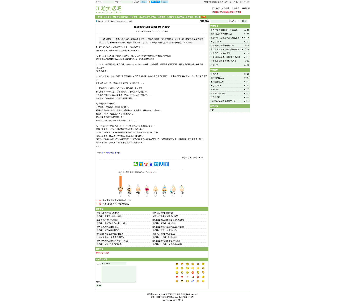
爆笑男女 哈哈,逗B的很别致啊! (109, 244)
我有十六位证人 (217, 78)
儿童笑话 (180, 17)
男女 (108, 153)
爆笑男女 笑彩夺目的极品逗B (108, 230)
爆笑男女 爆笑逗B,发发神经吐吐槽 (117, 200)
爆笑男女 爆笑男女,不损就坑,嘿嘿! (166, 241)
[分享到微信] (136, 164)
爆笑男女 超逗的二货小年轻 (164, 223)
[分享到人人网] (161, 164)
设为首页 (216, 8)
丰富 (112, 153)
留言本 (198, 17)
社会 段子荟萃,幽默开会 (221, 53)
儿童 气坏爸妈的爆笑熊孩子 (164, 234)
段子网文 (133, 17)
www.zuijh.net (159, 294)
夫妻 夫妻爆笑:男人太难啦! (107, 213)
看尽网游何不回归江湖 (231, 12)
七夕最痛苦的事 (217, 82)
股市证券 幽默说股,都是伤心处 (223, 61)
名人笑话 (143, 17)
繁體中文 (235, 8)
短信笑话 (189, 17)
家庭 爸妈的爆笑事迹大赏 (107, 220)
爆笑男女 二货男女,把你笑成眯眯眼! (167, 244)
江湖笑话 (161, 17)
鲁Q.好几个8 (216, 42)
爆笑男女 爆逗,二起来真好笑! (164, 230)
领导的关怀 (215, 97)
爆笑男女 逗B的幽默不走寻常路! (224, 30)
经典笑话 (107, 17)
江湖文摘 (171, 17)
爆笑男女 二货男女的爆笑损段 (164, 237)
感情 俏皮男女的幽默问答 (163, 213)
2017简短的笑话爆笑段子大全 (223, 101)
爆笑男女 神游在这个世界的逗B (109, 234)
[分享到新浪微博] (146, 164)
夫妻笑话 (117, 17)
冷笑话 (125, 17)
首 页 (100, 17)
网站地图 (246, 8)
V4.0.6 (180, 300)
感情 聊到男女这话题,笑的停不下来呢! (112, 241)
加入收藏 (225, 8)
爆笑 (103, 153)
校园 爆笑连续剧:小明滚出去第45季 (225, 57)
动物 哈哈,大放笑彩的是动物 (222, 45)
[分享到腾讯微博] (156, 164)
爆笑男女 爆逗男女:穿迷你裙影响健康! (168, 220)
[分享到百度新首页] (151, 164)
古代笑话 (152, 17)
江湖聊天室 (217, 12)
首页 (113, 21)
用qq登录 (154, 2)
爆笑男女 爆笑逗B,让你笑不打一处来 (111, 223)
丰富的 (117, 153)
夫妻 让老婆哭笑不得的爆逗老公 (116, 204)
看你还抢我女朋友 (218, 93)
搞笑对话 (214, 65)
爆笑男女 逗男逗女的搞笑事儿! (109, 216)
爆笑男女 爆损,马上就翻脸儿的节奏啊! (168, 227)
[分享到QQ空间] (141, 164)
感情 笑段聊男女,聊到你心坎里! (165, 216)
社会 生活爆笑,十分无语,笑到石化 (110, 237)
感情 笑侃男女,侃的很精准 (107, 227)
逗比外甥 (214, 89)
